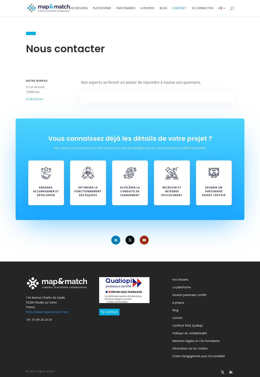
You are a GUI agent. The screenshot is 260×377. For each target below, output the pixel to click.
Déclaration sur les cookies (190, 348)
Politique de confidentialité (189, 333)
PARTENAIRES (125, 8)
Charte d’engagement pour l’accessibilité (198, 356)
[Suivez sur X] (130, 240)
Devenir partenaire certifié (189, 295)
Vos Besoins (180, 279)
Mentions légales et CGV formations (196, 341)
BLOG (163, 8)
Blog (175, 310)
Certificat (111, 312)
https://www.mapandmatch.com (47, 312)
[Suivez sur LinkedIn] (115, 240)
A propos (178, 302)
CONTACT (179, 8)
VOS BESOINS (78, 8)
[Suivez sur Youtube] (144, 240)
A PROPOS (147, 8)
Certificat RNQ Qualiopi (187, 325)
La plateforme (181, 287)
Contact (177, 318)
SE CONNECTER (202, 8)
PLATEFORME (102, 8)
